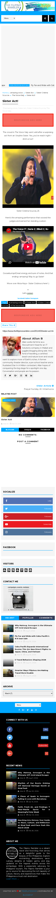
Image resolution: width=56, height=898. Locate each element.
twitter (27, 298)
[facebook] (19, 710)
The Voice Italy (18, 95)
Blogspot (28, 895)
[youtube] (31, 710)
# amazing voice (16, 302)
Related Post (9, 394)
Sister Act (30, 93)
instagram (34, 298)
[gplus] (23, 710)
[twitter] (27, 710)
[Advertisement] (28, 54)
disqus (27, 430)
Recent (10, 618)
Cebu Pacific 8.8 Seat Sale (11, 85)
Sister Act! (6, 419)
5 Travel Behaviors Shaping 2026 (30, 660)
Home (5, 93)
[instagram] (36, 710)
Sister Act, (22, 108)
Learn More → (12, 879)
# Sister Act (30, 302)
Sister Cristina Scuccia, (36, 108)
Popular (28, 618)
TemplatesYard (29, 891)
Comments (46, 618)
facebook (21, 298)
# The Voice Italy (17, 305)
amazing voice (16, 93)
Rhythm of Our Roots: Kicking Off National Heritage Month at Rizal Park (34, 785)
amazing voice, (11, 108)
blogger (10, 430)
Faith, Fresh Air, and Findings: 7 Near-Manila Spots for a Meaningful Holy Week (34, 809)
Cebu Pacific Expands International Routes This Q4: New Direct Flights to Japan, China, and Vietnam (33, 649)
